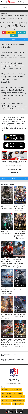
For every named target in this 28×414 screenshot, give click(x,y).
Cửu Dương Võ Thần (20, 288)
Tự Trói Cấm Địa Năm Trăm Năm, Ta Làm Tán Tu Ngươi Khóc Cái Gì (18, 262)
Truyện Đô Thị (6, 400)
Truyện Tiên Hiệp (19, 396)
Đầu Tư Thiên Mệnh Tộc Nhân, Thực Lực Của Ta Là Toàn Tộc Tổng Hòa (19, 234)
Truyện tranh (5, 389)
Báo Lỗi (10, 32)
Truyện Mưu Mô (17, 393)
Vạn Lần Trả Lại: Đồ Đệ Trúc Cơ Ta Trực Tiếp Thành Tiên (19, 206)
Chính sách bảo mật (14, 381)
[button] (19, 2)
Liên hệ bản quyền (14, 379)
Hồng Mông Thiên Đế (6, 206)
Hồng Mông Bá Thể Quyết (6, 315)
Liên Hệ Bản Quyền (14, 169)
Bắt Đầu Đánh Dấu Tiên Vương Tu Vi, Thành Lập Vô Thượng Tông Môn (6, 341)
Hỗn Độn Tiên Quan (19, 314)
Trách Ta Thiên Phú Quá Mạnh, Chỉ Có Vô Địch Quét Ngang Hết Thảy (20, 341)
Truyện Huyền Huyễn (18, 400)
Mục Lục (14, 39)
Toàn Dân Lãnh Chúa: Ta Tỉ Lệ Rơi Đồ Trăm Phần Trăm (6, 289)
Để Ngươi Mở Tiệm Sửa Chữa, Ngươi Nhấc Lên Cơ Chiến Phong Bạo (6, 262)
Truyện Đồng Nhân (18, 404)
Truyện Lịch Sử (6, 404)
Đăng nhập (24, 2)
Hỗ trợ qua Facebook (14, 166)
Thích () (14, 35)
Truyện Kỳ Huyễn (16, 389)
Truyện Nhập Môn (7, 396)
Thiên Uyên (4, 231)
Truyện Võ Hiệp (6, 393)
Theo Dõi (22, 32)
